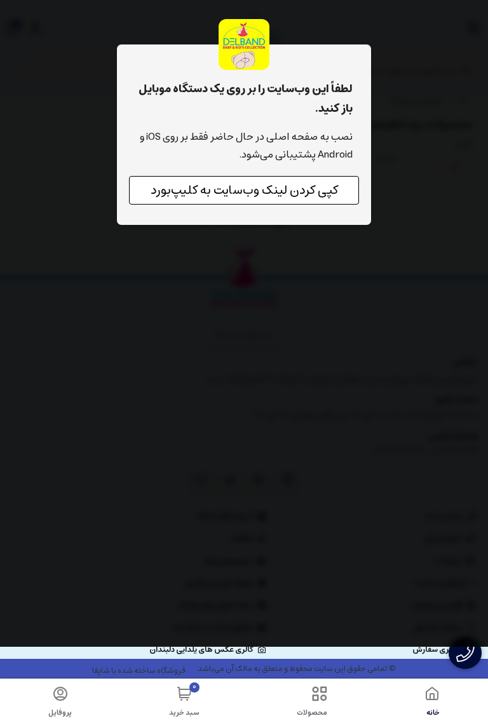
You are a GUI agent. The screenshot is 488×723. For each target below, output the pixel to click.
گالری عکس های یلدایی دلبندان (201, 650)
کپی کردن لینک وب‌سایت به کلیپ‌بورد (244, 190)
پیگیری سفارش (437, 650)
